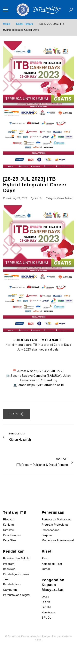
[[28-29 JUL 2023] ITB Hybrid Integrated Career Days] (38, 104)
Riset (45, 558)
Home (6, 23)
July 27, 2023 (20, 198)
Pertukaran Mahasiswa (56, 519)
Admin (38, 198)
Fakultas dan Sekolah (17, 558)
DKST (45, 596)
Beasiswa (9, 569)
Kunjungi (8, 524)
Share (14, 414)
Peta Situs (9, 540)
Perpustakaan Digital (16, 595)
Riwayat (8, 519)
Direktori (8, 530)
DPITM (46, 607)
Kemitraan (48, 612)
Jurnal (46, 569)
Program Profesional (55, 524)
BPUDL (46, 617)
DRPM (46, 602)
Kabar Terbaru (24, 23)
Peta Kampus (12, 535)
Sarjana (47, 535)
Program (8, 563)
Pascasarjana (50, 530)
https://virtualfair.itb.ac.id (45, 385)
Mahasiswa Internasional (58, 540)
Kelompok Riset (52, 563)
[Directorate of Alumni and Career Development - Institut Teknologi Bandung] (38, 9)
